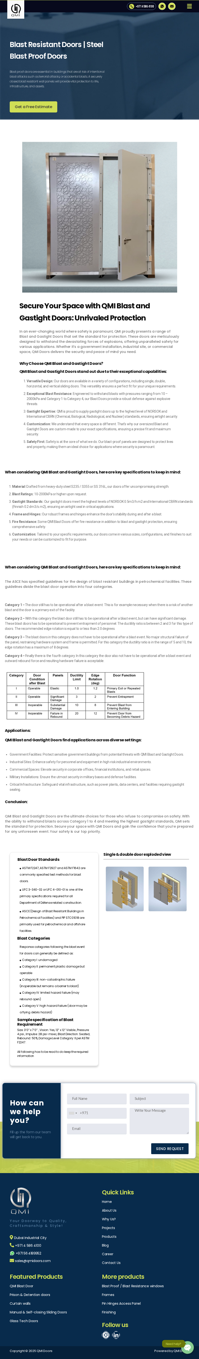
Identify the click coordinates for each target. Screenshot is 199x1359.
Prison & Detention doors (30, 1294)
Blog (105, 1245)
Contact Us (111, 1262)
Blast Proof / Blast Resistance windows (133, 1286)
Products (109, 1236)
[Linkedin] (116, 1335)
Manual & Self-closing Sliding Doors (38, 1312)
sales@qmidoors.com (32, 1260)
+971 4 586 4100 (145, 6)
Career (107, 1254)
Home (107, 1201)
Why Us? (109, 1219)
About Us (109, 1210)
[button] (33, 106)
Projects (108, 1227)
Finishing (109, 1312)
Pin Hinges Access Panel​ (121, 1303)
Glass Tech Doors (24, 1321)
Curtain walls (20, 1303)
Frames (108, 1294)
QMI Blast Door (21, 1286)
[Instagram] (106, 1335)
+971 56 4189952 (28, 1253)
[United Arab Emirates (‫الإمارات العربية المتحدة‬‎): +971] (72, 1113)
